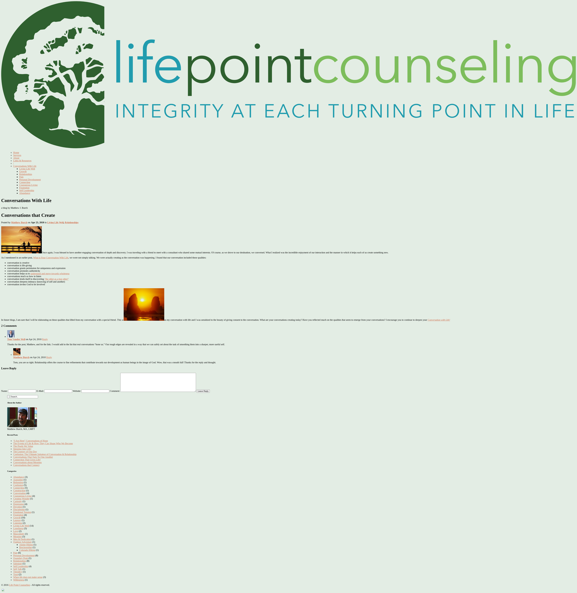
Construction (19, 490)
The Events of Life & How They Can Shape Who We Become (43, 443)
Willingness (18, 580)
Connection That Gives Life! (27, 459)
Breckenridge (25, 547)
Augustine (18, 479)
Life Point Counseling (19, 585)
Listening (17, 523)
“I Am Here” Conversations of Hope (30, 440)
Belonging (18, 482)
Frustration (24, 187)
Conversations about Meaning (27, 462)
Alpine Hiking (26, 544)
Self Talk (17, 569)
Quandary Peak (20, 558)
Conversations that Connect (26, 465)
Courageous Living (28, 185)
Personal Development (30, 179)
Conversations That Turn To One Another (33, 457)
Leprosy (17, 520)
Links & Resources (22, 160)
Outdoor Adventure (22, 542)
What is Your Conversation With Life (50, 257)
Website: (77, 391)
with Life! (445, 320)
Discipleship (19, 509)
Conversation (434, 320)
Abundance (24, 193)
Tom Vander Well (16, 339)
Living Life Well (27, 168)
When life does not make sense (28, 577)
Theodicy (17, 571)
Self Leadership (26, 190)
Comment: (115, 391)
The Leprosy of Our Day (25, 451)
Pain (21, 177)
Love (15, 531)
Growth (23, 171)
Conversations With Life (24, 166)
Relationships (25, 174)
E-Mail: (40, 391)
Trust (15, 574)
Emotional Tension (22, 512)
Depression (18, 504)
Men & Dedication (22, 539)
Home (16, 152)
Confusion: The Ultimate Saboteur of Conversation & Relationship (44, 454)
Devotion (17, 506)
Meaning (17, 536)
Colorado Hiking (27, 550)
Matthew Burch (19, 222)
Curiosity (17, 501)
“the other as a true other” (56, 279)
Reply (45, 339)
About (16, 158)
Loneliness (18, 528)
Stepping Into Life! (22, 449)
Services (17, 155)
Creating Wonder (21, 498)
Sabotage (17, 563)
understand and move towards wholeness (50, 273)
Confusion (18, 485)
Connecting (24, 182)
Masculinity (18, 534)
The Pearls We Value (23, 446)
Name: (4, 391)
